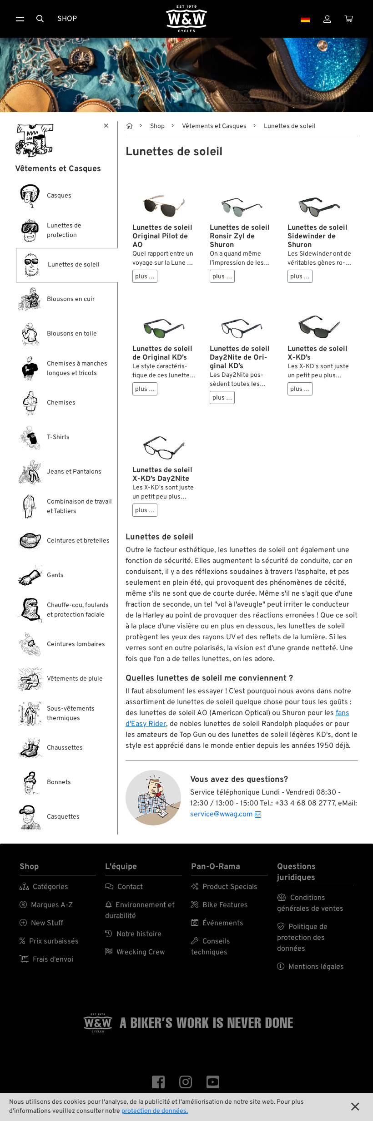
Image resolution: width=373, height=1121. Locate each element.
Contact (124, 887)
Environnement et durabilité (140, 911)
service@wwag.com (221, 814)
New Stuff (41, 923)
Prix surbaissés (49, 941)
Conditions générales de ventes (310, 904)
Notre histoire (133, 934)
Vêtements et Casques (214, 126)
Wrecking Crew (135, 952)
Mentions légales (310, 967)
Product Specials (224, 887)
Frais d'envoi (46, 959)
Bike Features (219, 905)
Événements (217, 923)
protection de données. (154, 1111)
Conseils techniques (210, 947)
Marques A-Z (46, 905)
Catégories (44, 887)
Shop (67, 19)
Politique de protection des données (302, 938)
